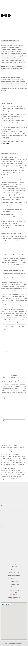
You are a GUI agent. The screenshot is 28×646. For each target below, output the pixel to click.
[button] (14, 11)
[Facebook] (2, 15)
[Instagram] (5, 15)
